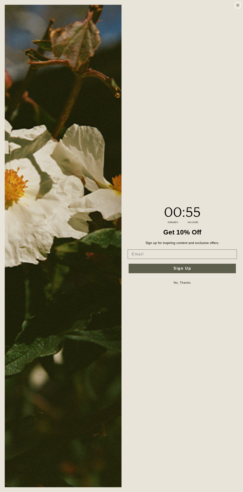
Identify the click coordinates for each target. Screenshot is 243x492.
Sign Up (182, 268)
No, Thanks (182, 282)
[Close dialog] (238, 5)
